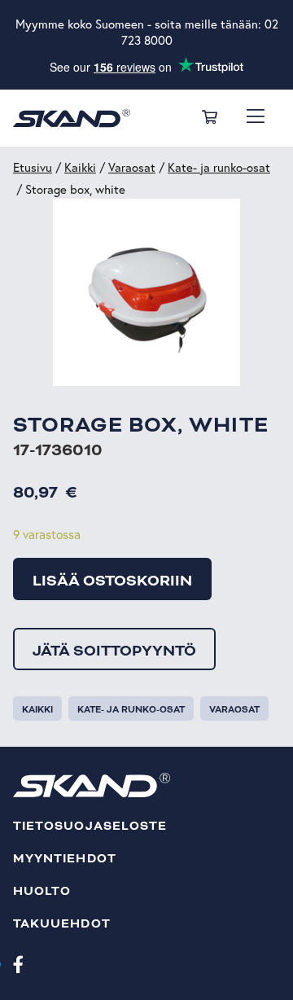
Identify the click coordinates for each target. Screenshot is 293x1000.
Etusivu (32, 167)
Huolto (42, 891)
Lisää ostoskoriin (112, 580)
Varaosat (131, 167)
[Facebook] (18, 963)
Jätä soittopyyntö (114, 650)
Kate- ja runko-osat (219, 167)
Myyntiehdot (64, 858)
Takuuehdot (62, 924)
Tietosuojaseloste (90, 826)
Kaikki (80, 167)
